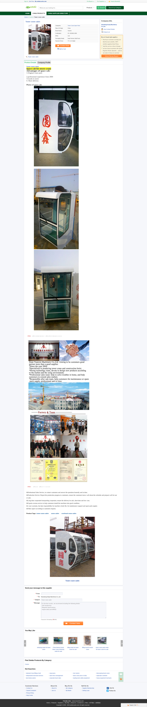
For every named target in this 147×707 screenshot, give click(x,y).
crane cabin (55, 513)
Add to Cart (62, 49)
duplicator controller (101, 675)
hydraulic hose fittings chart (33, 673)
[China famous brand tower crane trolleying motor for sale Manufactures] (58, 641)
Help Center (29, 695)
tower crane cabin (42, 513)
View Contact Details (109, 29)
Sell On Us (84, 686)
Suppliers (60, 702)
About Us (54, 686)
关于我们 (91, 702)
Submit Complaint (31, 690)
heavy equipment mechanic (104, 678)
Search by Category (115, 7)
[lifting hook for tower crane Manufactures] (87, 641)
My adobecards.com (40, 1)
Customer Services (31, 686)
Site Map (67, 702)
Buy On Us (68, 686)
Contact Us (29, 688)
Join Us (54, 690)
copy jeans (52, 673)
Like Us (111, 688)
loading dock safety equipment (81, 678)
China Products (38, 13)
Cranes (31, 17)
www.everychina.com (78, 701)
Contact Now (64, 45)
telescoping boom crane (103, 673)
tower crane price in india (80, 675)
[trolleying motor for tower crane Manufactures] (44, 641)
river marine (76, 673)
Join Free (31, 1)
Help (86, 702)
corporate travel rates (55, 678)
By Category (69, 688)
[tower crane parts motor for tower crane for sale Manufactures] (102, 641)
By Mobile (68, 690)
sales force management (56, 675)
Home (27, 13)
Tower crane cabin (33, 22)
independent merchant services (34, 675)
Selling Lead (85, 690)
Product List (106, 32)
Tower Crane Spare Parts (74, 25)
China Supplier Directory (58, 13)
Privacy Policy (30, 693)
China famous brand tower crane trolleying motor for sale (58, 649)
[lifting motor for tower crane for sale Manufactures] (73, 641)
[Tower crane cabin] (40, 54)
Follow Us (112, 690)
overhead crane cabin (69, 513)
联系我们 (98, 702)
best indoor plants (31, 678)
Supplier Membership (88, 688)
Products (53, 702)
